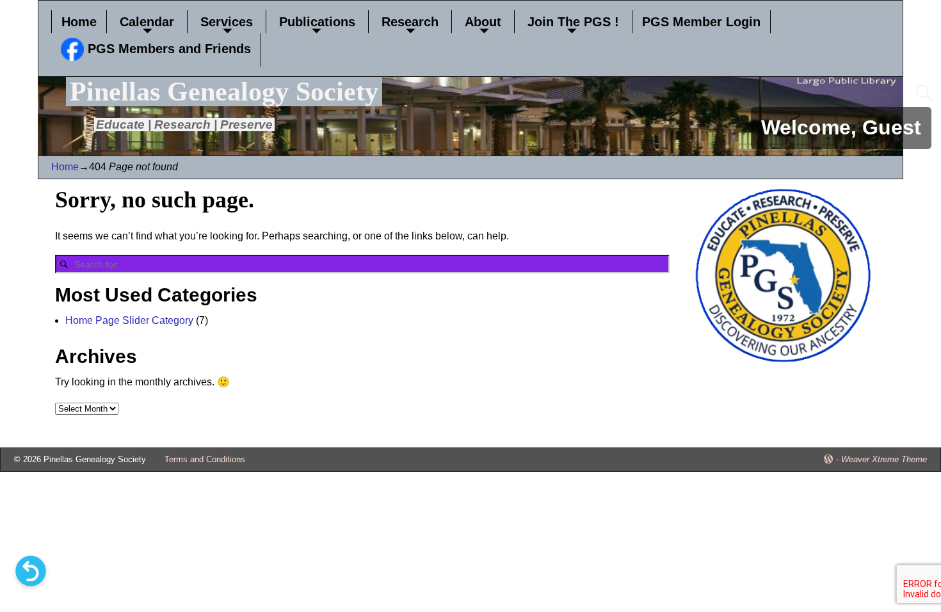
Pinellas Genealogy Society (224, 91)
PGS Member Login (701, 22)
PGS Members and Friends (167, 49)
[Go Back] (30, 571)
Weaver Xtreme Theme (884, 459)
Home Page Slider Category (129, 320)
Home (79, 22)
